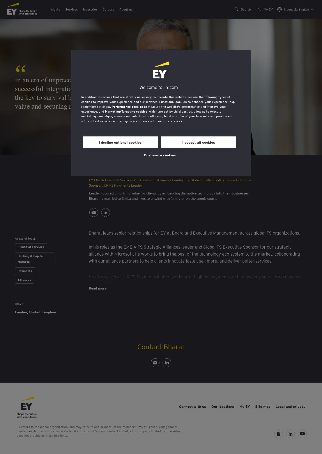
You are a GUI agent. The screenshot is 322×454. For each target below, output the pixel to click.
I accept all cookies (198, 142)
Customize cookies (160, 154)
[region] (161, 113)
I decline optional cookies (120, 142)
